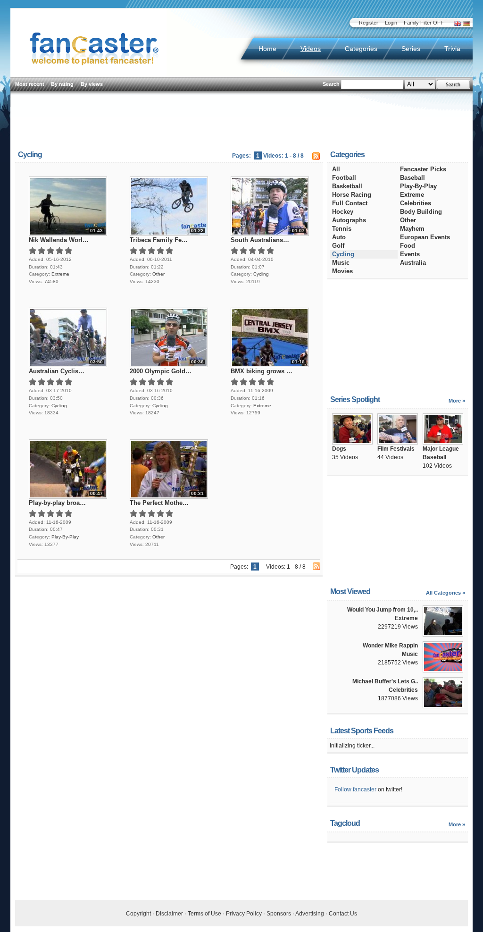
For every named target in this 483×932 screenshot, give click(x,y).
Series (410, 48)
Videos (310, 48)
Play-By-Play (65, 536)
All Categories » (445, 593)
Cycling (261, 274)
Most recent (29, 84)
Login (391, 22)
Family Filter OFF (424, 22)
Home (267, 48)
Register (368, 22)
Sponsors (278, 913)
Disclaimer (169, 913)
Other (158, 274)
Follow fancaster (355, 789)
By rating (62, 84)
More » (457, 400)
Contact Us (343, 913)
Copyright (138, 913)
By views (92, 84)
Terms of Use (204, 913)
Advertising (309, 913)
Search (331, 84)
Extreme (60, 274)
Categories (361, 48)
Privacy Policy (244, 913)
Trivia (452, 48)
